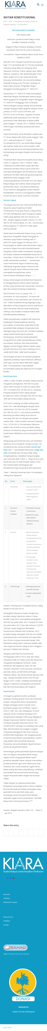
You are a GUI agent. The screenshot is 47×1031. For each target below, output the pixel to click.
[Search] (37, 5)
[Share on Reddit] (36, 832)
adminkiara (24, 25)
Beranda (6, 894)
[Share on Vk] (31, 832)
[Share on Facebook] (6, 832)
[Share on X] (11, 832)
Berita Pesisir (8, 917)
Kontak (6, 925)
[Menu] (42, 5)
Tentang (6, 898)
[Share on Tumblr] (26, 832)
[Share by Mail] (41, 832)
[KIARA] (19, 5)
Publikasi (13, 25)
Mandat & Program (10, 902)
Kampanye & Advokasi (23, 21)
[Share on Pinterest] (16, 832)
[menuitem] (37, 5)
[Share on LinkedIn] (21, 832)
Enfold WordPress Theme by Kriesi (24, 1027)
